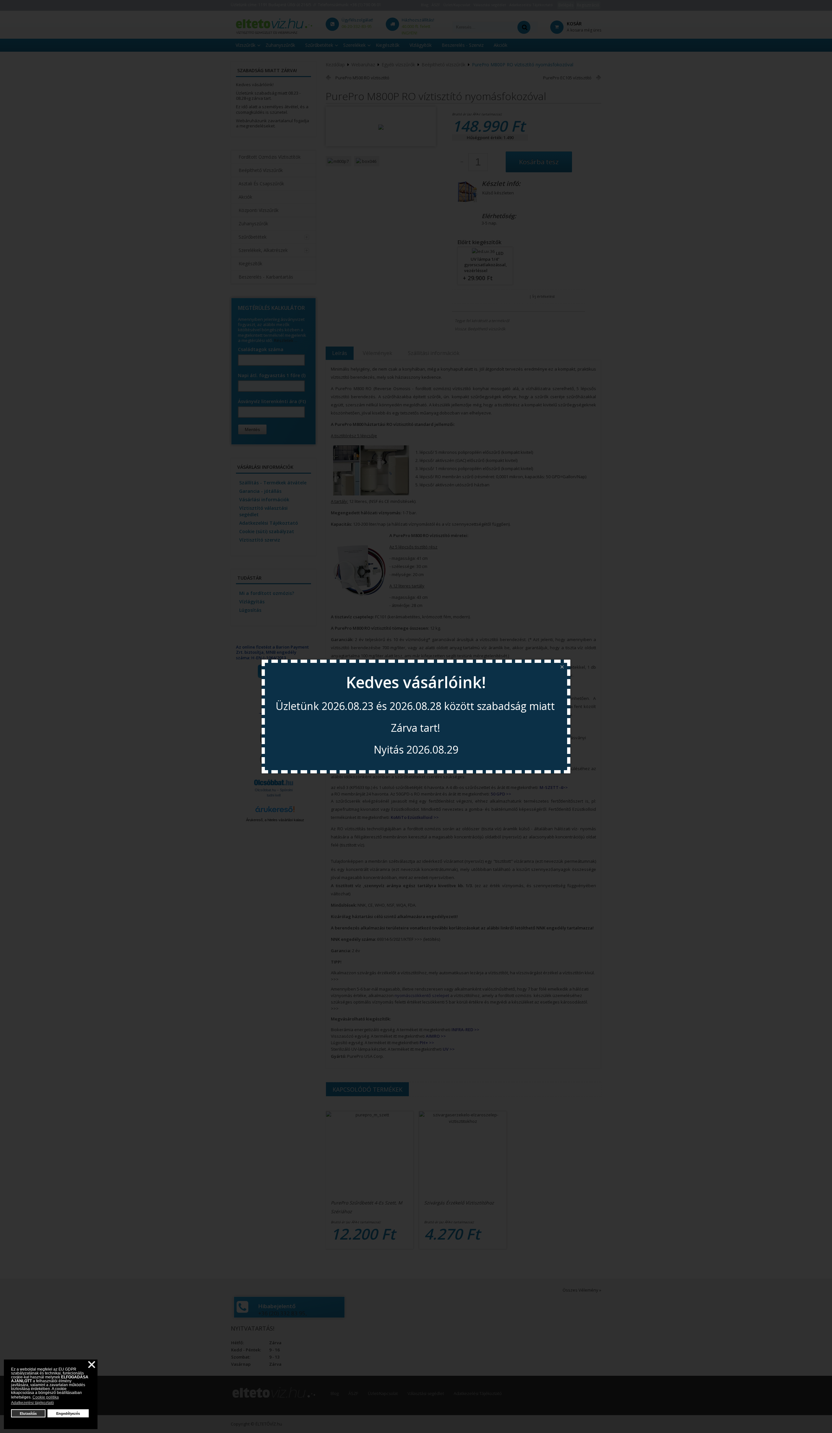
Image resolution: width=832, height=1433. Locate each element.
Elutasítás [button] (28, 1413)
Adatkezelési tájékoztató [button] (32, 1402)
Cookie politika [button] (45, 1397)
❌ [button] (92, 1364)
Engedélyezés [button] (68, 1413)
